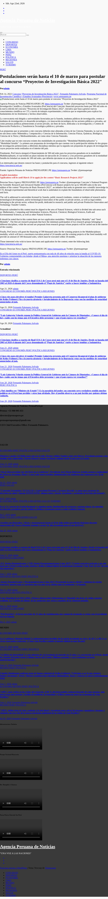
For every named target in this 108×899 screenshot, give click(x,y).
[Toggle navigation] (1, 32)
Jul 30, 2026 (5, 718)
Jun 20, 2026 (6, 530)
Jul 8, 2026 (5, 498)
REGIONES (11, 60)
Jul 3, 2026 (5, 514)
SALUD (9, 62)
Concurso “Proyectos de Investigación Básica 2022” (35, 94)
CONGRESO (12, 42)
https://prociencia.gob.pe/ (11, 165)
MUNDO (10, 52)
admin (7, 88)
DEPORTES (11, 44)
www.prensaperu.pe (62, 96)
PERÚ (9, 54)
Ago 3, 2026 (5, 702)
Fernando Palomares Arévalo (73, 94)
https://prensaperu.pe (54, 104)
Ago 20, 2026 (6, 382)
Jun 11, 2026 (5, 606)
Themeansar (50, 868)
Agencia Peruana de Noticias (27, 20)
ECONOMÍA (12, 47)
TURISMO (11, 65)
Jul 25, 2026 (5, 482)
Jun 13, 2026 (6, 590)
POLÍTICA (11, 57)
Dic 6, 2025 (5, 622)
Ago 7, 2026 (5, 574)
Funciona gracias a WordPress (13, 868)
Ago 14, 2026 (6, 665)
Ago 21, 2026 (6, 348)
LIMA (8, 49)
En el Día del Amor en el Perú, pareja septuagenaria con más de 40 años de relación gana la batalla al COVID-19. (50, 253)
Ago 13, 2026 (6, 464)
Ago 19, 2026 (6, 646)
